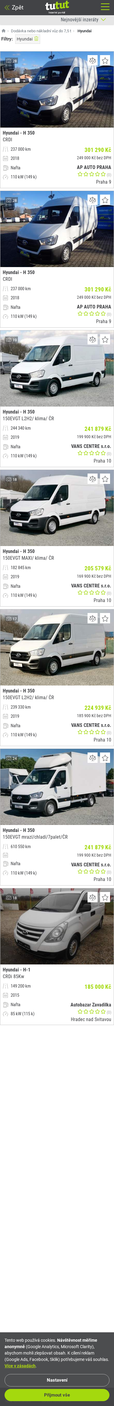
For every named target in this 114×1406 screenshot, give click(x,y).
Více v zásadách (20, 1365)
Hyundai (25, 39)
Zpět (17, 7)
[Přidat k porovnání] (93, 60)
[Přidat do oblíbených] (105, 60)
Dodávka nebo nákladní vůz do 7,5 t (41, 31)
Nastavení (57, 1380)
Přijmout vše (57, 1395)
